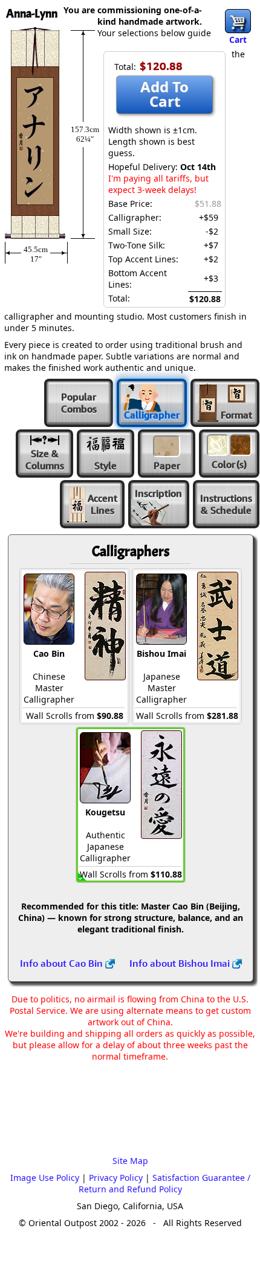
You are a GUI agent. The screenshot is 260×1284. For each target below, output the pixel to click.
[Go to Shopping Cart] (238, 21)
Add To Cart (164, 94)
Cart (238, 39)
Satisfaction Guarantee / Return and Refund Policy (164, 1183)
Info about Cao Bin (62, 963)
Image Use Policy (44, 1177)
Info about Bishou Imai (180, 963)
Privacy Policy (116, 1177)
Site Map (130, 1160)
